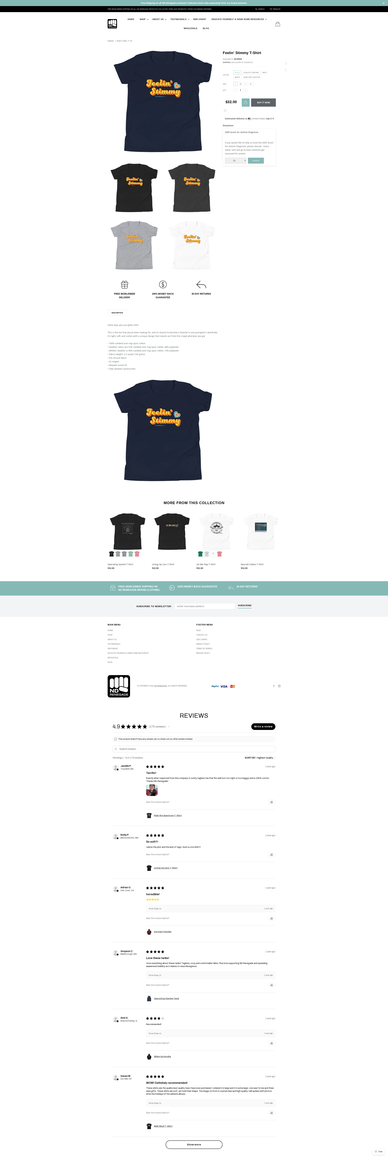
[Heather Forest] (118, 554)
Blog (206, 28)
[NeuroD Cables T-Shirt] (261, 535)
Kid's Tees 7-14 (124, 40)
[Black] (111, 554)
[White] (213, 554)
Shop (143, 19)
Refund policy (203, 653)
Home (131, 19)
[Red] (137, 554)
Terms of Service (204, 648)
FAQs (198, 630)
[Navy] (124, 554)
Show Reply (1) (155, 909)
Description (117, 313)
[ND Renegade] (120, 686)
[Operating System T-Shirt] (127, 535)
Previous (101, 539)
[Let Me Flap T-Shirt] (216, 535)
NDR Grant (199, 19)
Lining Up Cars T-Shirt (163, 564)
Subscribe (245, 605)
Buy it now (263, 102)
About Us (158, 19)
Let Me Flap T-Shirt (206, 564)
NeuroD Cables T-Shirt (252, 564)
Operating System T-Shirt (120, 564)
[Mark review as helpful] (271, 802)
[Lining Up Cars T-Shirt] (172, 535)
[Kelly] (131, 554)
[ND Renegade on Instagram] (279, 686)
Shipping (226, 62)
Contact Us (201, 635)
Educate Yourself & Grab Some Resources (238, 19)
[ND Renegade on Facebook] (274, 686)
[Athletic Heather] (207, 554)
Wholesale (190, 28)
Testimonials (178, 19)
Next (287, 539)
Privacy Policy (203, 644)
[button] (169, 726)
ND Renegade (160, 685)
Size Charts (201, 639)
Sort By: (250, 757)
